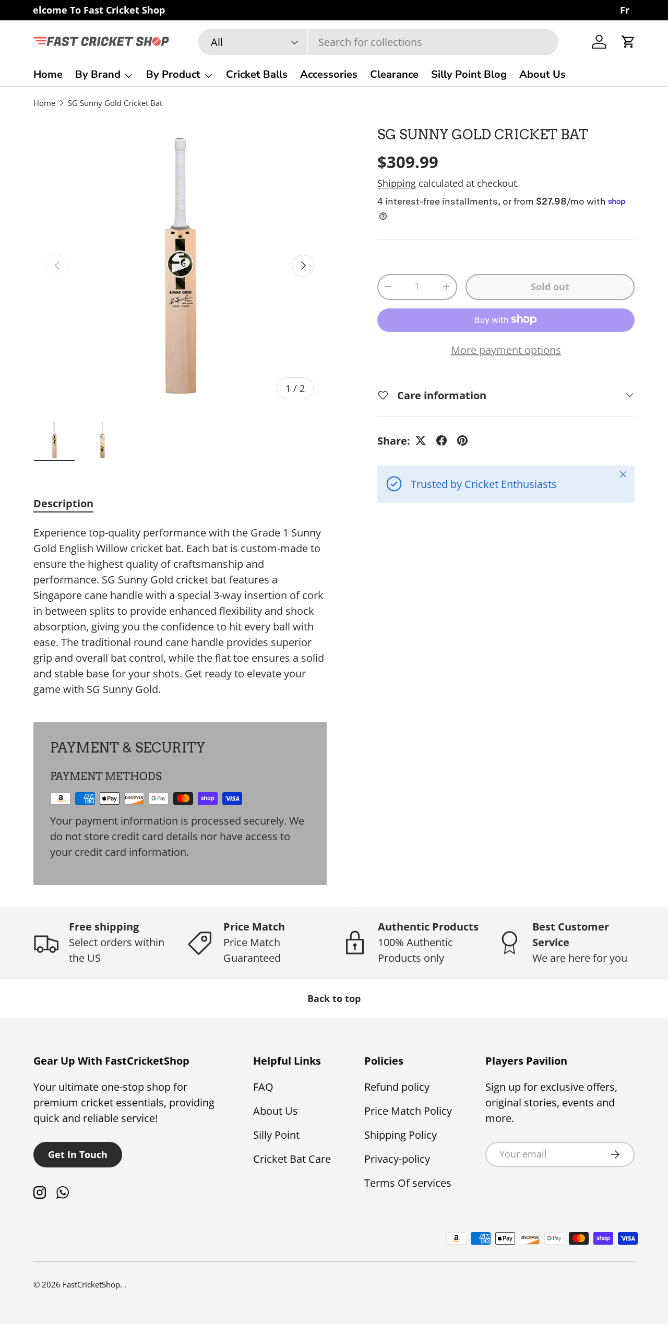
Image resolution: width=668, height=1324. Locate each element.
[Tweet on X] (420, 440)
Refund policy (397, 1087)
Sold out (550, 286)
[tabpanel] (180, 611)
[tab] (63, 503)
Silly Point (276, 1135)
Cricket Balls (257, 74)
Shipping (396, 182)
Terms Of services (407, 1183)
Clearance (394, 74)
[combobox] (378, 42)
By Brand (98, 74)
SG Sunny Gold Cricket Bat (115, 103)
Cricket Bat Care (292, 1159)
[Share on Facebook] (441, 440)
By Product (173, 74)
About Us (542, 74)
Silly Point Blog (469, 74)
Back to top (334, 998)
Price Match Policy (408, 1111)
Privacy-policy (397, 1159)
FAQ (263, 1087)
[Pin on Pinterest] (462, 440)
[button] (628, 41)
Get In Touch (78, 1154)
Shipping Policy (400, 1135)
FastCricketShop (91, 1284)
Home (48, 74)
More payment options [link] (506, 349)
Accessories (328, 74)
